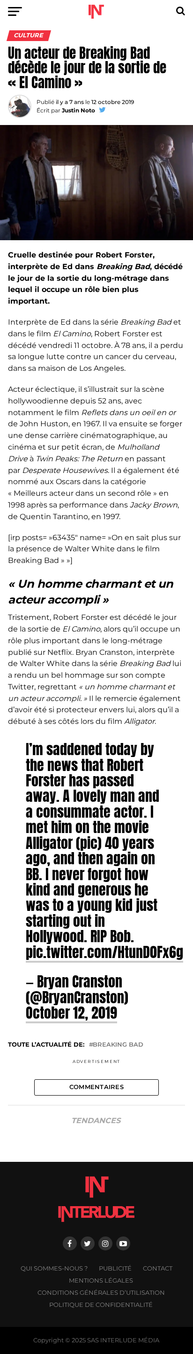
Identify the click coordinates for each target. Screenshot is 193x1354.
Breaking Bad (118, 1045)
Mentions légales (101, 1280)
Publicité (115, 1268)
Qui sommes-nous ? (54, 1268)
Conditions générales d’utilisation (101, 1292)
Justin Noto (78, 110)
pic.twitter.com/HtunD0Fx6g (104, 952)
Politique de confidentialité (101, 1304)
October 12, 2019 (71, 1012)
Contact (157, 1268)
